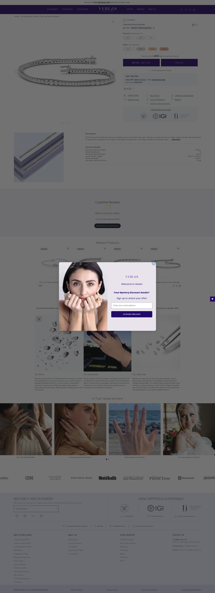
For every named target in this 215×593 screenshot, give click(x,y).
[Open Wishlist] (212, 299)
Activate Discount (131, 314)
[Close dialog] (153, 263)
